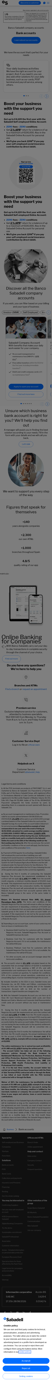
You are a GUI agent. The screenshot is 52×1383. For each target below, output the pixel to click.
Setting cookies (26, 1376)
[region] (26, 1348)
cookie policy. (25, 1352)
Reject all (26, 1368)
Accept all (26, 1361)
